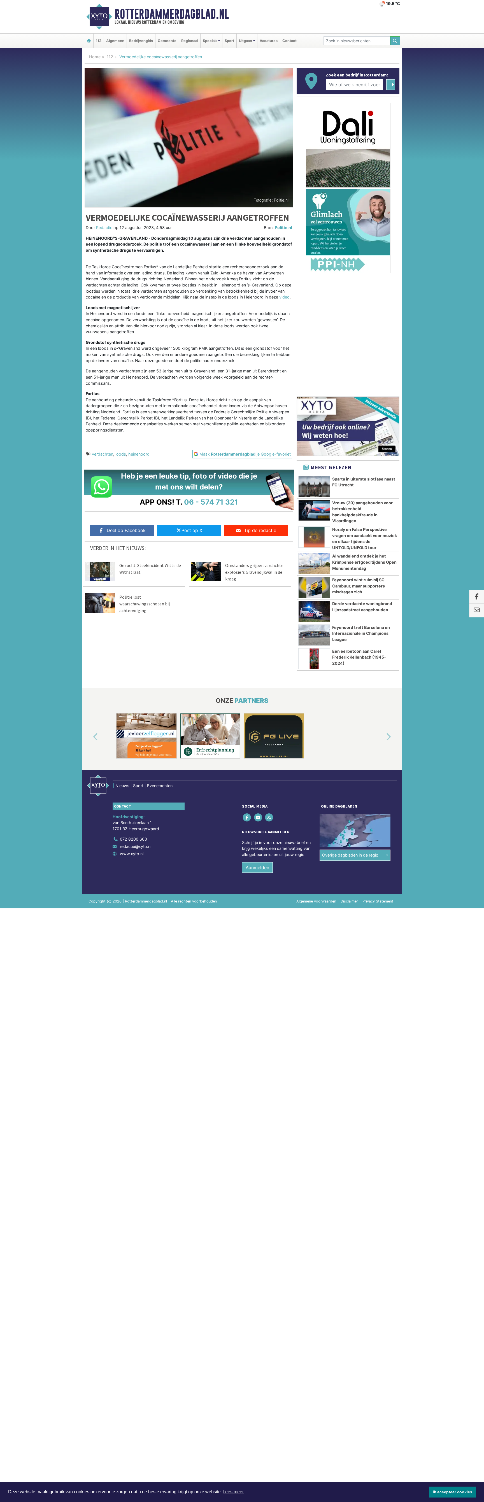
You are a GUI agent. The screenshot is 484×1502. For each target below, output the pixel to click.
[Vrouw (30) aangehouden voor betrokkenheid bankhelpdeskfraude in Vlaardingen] (314, 510)
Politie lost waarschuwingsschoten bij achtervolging (144, 603)
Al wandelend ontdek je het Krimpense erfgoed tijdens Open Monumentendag (364, 562)
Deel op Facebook (126, 530)
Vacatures (269, 41)
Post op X (192, 530)
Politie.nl (283, 227)
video (284, 297)
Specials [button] (210, 41)
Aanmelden (257, 867)
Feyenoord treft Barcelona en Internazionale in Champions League (361, 633)
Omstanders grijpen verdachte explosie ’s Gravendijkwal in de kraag (254, 572)
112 (98, 41)
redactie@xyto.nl (135, 846)
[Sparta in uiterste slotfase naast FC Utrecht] (314, 486)
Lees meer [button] (233, 1491)
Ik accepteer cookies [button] (452, 1492)
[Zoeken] (395, 40)
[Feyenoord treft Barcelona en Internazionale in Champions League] (314, 635)
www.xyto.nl (131, 853)
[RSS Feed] (269, 817)
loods (120, 454)
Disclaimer (349, 901)
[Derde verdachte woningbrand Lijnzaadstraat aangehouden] (314, 611)
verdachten (102, 454)
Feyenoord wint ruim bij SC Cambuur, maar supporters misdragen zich (358, 585)
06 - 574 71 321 (211, 502)
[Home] (88, 41)
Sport (229, 41)
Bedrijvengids (141, 41)
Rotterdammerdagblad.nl (172, 14)
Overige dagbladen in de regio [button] (350, 855)
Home (95, 56)
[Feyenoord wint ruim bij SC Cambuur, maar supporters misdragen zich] (314, 587)
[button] (89, 737)
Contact (289, 41)
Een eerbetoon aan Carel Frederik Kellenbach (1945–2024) (359, 657)
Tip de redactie (260, 530)
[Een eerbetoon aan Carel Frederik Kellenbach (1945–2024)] (314, 659)
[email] (476, 610)
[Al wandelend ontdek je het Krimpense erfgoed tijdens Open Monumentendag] (314, 563)
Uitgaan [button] (245, 41)
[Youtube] (258, 817)
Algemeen (115, 41)
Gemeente (167, 41)
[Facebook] (247, 817)
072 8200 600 (133, 839)
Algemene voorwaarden (316, 901)
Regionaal (189, 41)
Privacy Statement (377, 901)
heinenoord (139, 454)
